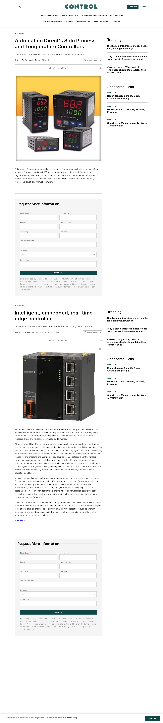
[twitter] (58, 68)
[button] (16, 7)
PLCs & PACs (19, 33)
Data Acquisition (101, 22)
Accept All (152, 718)
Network (70, 22)
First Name (25, 213)
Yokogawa (29, 332)
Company (24, 231)
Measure (116, 22)
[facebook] (50, 68)
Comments (24, 260)
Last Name (64, 213)
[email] (66, 68)
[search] (20, 7)
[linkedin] (54, 68)
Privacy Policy (72, 718)
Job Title (63, 231)
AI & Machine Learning (52, 22)
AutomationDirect (32, 60)
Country (24, 250)
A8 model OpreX (22, 429)
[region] (81, 718)
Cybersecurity (83, 22)
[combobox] (58, 254)
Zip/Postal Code (27, 241)
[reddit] (62, 68)
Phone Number (65, 222)
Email (23, 222)
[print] (101, 68)
